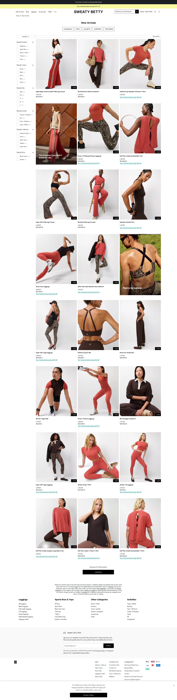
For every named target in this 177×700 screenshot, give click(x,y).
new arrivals (25, 16)
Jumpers (97, 29)
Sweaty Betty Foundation (132, 671)
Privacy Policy (100, 651)
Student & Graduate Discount (133, 676)
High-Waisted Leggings (26, 617)
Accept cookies (88, 695)
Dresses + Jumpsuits (97, 611)
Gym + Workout (132, 609)
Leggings (68, 29)
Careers (126, 674)
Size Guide (98, 671)
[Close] (174, 685)
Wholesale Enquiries (115, 671)
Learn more (97, 690)
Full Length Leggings (25, 609)
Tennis (129, 614)
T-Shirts (57, 614)
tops (76, 586)
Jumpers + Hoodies (61, 619)
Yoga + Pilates (131, 604)
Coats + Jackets (96, 609)
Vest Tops (58, 611)
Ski (128, 617)
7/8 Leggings (23, 611)
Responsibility (128, 668)
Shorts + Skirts (95, 604)
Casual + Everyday (133, 611)
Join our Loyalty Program (132, 679)
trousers (85, 592)
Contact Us (112, 668)
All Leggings (22, 604)
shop (17, 16)
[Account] (155, 11)
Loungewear (131, 619)
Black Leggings (23, 606)
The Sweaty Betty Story (131, 665)
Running (129, 606)
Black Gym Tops (60, 609)
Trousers (109, 29)
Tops (78, 29)
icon (78, 590)
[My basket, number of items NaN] (159, 11)
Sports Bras (58, 606)
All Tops (57, 604)
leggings (103, 588)
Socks (93, 617)
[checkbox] (25, 46)
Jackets (86, 29)
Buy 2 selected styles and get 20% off (88, 6)
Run (98, 588)
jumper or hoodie (90, 590)
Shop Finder (149, 11)
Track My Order (114, 665)
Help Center (99, 668)
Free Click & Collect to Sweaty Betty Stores (86, 2)
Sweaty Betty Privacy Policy (80, 653)
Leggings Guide (24, 619)
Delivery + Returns (100, 665)
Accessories (94, 614)
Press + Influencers (115, 674)
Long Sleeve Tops (60, 617)
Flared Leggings (24, 614)
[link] (88, 12)
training (110, 586)
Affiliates (111, 676)
